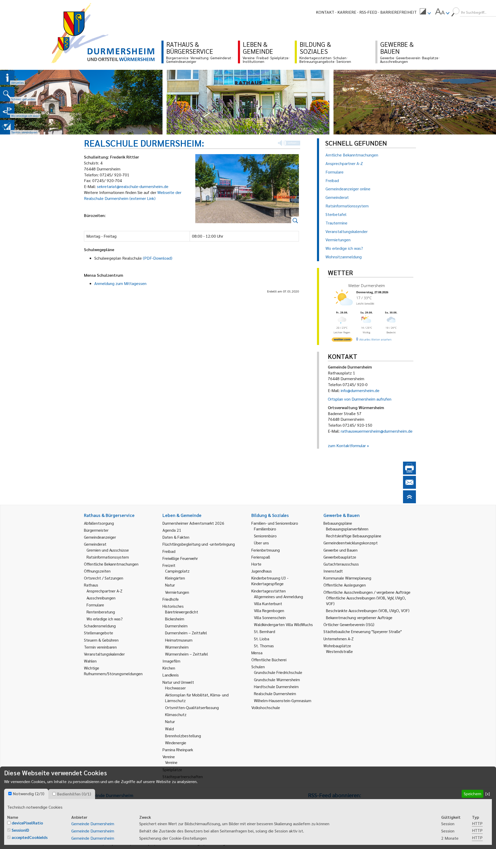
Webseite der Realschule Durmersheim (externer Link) (132, 195)
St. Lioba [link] (261, 638)
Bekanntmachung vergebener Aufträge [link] (359, 617)
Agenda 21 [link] (171, 530)
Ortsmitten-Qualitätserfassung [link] (192, 707)
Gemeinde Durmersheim (92, 823)
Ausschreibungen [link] (101, 597)
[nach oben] (409, 501)
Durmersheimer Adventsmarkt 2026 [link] (193, 523)
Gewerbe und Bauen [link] (340, 550)
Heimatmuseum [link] (178, 640)
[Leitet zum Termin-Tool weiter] (7, 127)
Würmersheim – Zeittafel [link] (186, 654)
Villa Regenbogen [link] (269, 610)
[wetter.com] (342, 340)
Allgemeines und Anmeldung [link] (278, 596)
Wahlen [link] (90, 661)
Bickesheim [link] (174, 618)
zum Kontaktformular (347, 445)
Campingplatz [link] (177, 571)
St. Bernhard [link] (264, 631)
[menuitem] (425, 12)
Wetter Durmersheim (366, 285)
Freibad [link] (168, 551)
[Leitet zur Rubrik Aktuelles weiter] (7, 77)
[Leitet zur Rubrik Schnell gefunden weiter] (7, 94)
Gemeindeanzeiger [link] (100, 537)
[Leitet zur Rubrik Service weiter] (7, 110)
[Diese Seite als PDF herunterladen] (409, 473)
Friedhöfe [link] (170, 599)
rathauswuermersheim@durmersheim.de (377, 431)
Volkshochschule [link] (265, 707)
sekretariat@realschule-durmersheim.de (132, 186)
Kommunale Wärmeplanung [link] (347, 578)
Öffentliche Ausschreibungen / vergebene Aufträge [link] (366, 592)
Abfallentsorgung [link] (99, 523)
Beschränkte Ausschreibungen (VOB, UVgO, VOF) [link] (367, 610)
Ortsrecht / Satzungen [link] (103, 578)
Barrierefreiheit (398, 12)
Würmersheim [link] (177, 647)
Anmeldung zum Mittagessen (120, 283)
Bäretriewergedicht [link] (181, 611)
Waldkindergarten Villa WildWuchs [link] (283, 624)
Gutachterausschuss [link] (341, 564)
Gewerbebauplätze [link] (339, 557)
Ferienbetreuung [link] (265, 550)
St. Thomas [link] (264, 645)
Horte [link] (256, 564)
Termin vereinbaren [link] (100, 647)
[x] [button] (487, 793)
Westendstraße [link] (339, 651)
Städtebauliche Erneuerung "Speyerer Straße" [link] (362, 631)
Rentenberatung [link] (101, 611)
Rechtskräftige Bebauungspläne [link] (353, 535)
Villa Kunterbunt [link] (268, 603)
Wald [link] (169, 728)
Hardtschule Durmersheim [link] (276, 686)
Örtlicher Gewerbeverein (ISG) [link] (348, 624)
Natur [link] (170, 585)
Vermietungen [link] (177, 592)
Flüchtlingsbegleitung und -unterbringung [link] (198, 544)
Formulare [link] (95, 604)
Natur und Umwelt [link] (178, 682)
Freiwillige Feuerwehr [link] (180, 558)
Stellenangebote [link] (98, 632)
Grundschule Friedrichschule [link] (278, 672)
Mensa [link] (256, 652)
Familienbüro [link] (265, 528)
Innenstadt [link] (333, 571)
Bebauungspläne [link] (337, 523)
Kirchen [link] (168, 668)
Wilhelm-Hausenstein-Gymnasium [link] (282, 700)
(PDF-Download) (157, 258)
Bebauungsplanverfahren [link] (347, 528)
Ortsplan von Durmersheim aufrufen (359, 399)
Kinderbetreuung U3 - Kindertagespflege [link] (269, 580)
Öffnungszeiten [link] (97, 571)
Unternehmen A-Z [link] (338, 638)
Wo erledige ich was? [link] (105, 618)
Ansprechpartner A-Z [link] (104, 590)
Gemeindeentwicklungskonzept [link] (350, 542)
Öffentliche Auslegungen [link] (344, 585)
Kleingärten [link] (175, 578)
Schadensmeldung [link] (100, 625)
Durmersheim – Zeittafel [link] (186, 632)
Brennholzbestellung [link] (183, 735)
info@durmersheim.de (360, 390)
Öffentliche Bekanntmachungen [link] (111, 564)
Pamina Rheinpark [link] (177, 749)
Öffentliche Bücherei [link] (268, 659)
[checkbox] (10, 793)
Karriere (346, 12)
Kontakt (325, 12)
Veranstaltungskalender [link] (104, 654)
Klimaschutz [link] (176, 714)
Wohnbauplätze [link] (337, 645)
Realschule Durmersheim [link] (275, 693)
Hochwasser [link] (175, 687)
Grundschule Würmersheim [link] (277, 679)
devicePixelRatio (27, 822)
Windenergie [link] (175, 742)
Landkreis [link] (170, 675)
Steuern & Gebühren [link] (101, 640)
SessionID (20, 830)
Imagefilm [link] (171, 661)
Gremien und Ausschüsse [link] (108, 550)
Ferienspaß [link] (260, 557)
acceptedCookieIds (30, 837)
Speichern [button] (472, 793)
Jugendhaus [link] (261, 571)
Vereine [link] (171, 762)
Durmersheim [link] (176, 625)
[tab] (26, 794)
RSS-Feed (368, 12)
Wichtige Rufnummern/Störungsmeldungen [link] (113, 670)
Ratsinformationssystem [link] (108, 557)
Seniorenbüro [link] (265, 535)
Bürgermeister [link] (96, 530)
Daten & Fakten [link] (175, 537)
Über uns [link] (261, 542)
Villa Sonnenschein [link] (270, 617)
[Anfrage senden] (409, 487)
